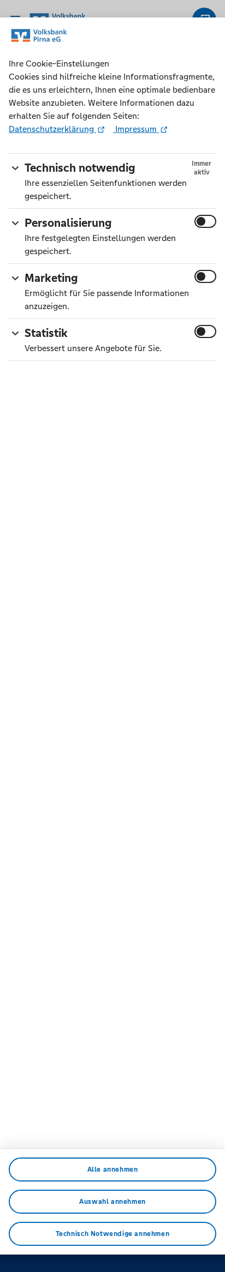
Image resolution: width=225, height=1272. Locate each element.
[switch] (205, 221)
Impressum (136, 129)
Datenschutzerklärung (52, 129)
